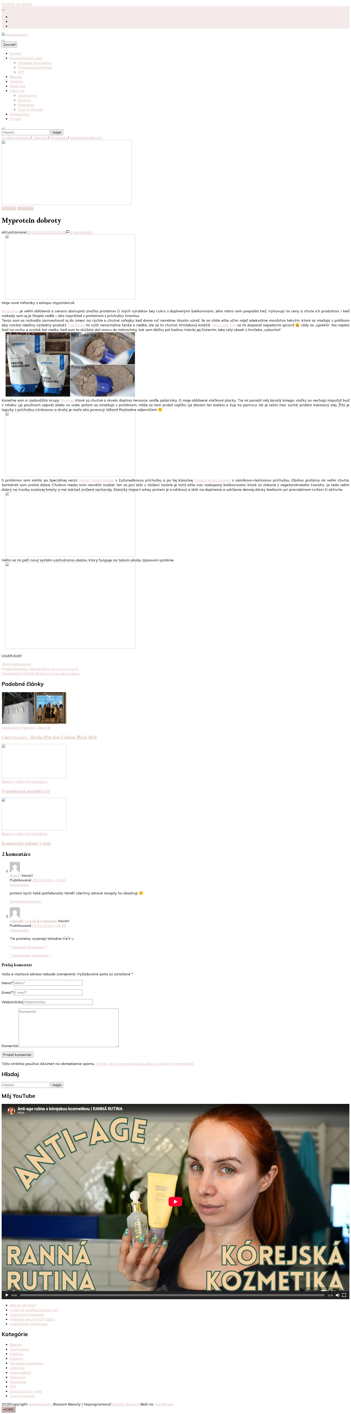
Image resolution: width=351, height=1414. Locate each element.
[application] (175, 1201)
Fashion (16, 81)
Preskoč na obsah (17, 4)
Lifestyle (17, 90)
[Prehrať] (7, 1295)
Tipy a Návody (30, 109)
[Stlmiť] (338, 1295)
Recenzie (17, 86)
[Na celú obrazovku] (344, 1295)
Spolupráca (19, 114)
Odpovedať (19, 884)
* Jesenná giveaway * (28, 947)
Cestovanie (27, 95)
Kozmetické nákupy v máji (26, 843)
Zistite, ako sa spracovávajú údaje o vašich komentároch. (145, 1063)
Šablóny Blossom (125, 1404)
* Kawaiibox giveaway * (31, 955)
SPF (21, 72)
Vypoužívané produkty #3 (26, 791)
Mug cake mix (224, 325)
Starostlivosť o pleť (26, 58)
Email (7, 992)
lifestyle (8, 664)
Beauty (16, 76)
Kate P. (15, 875)
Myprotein (10, 311)
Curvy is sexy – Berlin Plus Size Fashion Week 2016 (49, 737)
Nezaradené (20, 1372)
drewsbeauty (40, 1404)
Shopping (26, 104)
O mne (15, 118)
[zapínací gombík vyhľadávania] (3, 128)
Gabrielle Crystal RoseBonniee (33, 921)
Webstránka (12, 1002)
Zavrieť (9, 44)
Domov (16, 53)
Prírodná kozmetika (35, 67)
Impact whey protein (213, 480)
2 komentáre (80, 232)
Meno (7, 983)
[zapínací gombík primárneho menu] (3, 40)
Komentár (10, 1045)
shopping (23, 664)
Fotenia (24, 100)
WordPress (163, 1404)
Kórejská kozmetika (34, 62)
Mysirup (67, 400)
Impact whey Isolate (96, 480)
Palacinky (76, 325)
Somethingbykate (25, 901)
